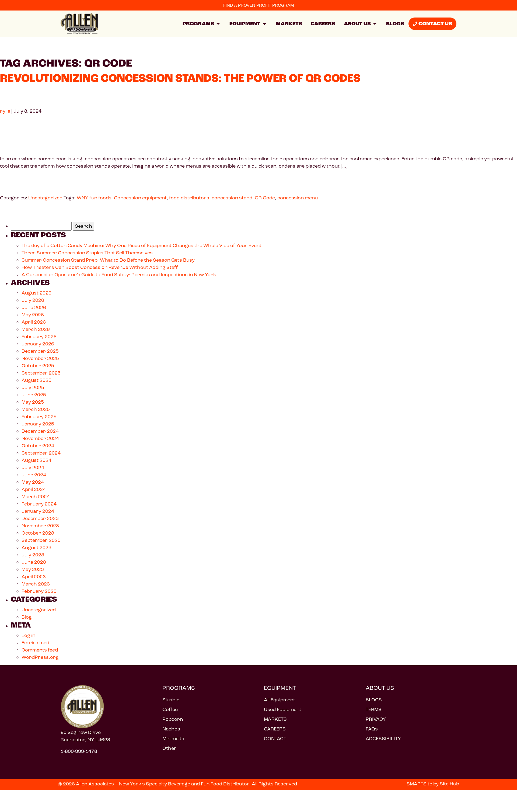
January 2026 (38, 344)
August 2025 (36, 380)
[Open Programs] (218, 24)
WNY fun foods (94, 198)
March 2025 (36, 409)
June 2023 (34, 562)
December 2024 (40, 431)
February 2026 (39, 336)
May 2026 (33, 315)
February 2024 (39, 504)
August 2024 (36, 460)
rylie (5, 111)
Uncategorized (45, 198)
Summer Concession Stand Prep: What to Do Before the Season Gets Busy (109, 260)
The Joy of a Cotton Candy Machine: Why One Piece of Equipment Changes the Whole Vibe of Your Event (141, 245)
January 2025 (38, 424)
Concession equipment (140, 198)
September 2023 (41, 540)
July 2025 (33, 387)
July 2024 (33, 467)
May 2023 (33, 569)
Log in (28, 635)
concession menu (297, 198)
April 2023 (34, 577)
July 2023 (33, 555)
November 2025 (40, 358)
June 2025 (34, 395)
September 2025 (41, 373)
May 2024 (33, 482)
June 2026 (34, 307)
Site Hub (449, 784)
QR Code (265, 198)
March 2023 (36, 584)
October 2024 (38, 446)
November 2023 (40, 526)
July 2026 (33, 300)
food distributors (189, 198)
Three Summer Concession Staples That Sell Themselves (87, 253)
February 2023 (39, 591)
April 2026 (34, 322)
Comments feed (40, 650)
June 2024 (34, 475)
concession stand (232, 198)
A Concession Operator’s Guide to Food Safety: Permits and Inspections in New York (119, 275)
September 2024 (41, 453)
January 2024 (38, 511)
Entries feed (35, 643)
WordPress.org (40, 657)
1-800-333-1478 (79, 751)
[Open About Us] (375, 24)
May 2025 (33, 402)
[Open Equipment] (264, 24)
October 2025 (38, 366)
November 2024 (40, 438)
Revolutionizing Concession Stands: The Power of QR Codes (180, 78)
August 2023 (36, 547)
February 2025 (39, 417)
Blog (27, 617)
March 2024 (36, 497)
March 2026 (36, 329)
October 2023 (38, 533)
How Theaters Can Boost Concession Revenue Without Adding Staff (100, 267)
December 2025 (40, 351)
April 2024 (34, 489)
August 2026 (36, 293)
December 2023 (40, 518)
